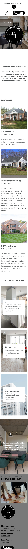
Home (6, 14)
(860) (2, 536)
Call (20, 13)
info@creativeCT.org (7, 542)
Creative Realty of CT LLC (14, 3)
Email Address (6, 540)
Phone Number (7, 533)
